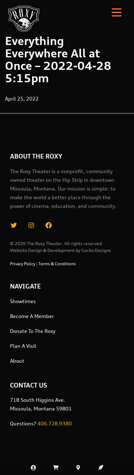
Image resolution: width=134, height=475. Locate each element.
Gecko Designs (96, 250)
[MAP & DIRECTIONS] (78, 467)
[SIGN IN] (33, 467)
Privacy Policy (22, 263)
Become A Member (32, 316)
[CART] (56, 467)
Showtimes (23, 301)
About (17, 361)
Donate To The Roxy (32, 331)
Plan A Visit (23, 346)
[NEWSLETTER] (100, 467)
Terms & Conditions (57, 263)
